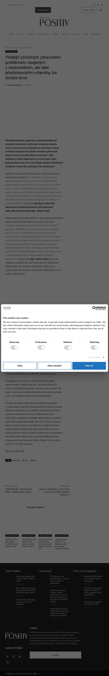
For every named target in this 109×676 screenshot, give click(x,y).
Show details (95, 357)
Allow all (89, 366)
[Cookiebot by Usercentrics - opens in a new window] (94, 308)
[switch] (41, 347)
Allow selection (54, 366)
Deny (20, 366)
